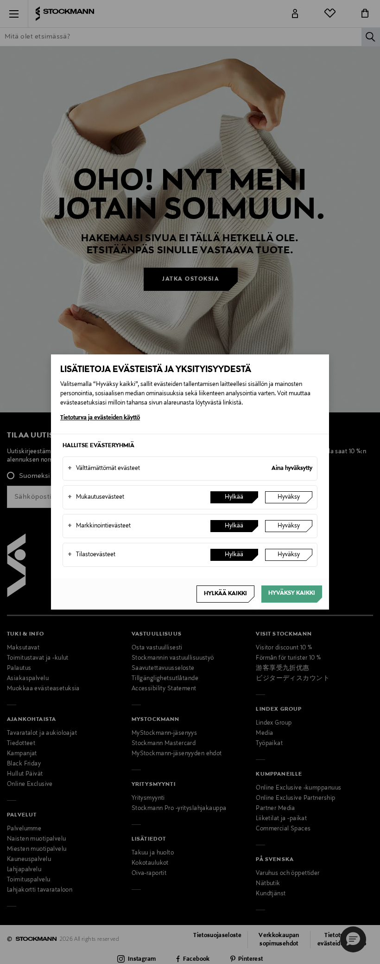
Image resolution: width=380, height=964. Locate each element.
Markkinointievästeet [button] (99, 526)
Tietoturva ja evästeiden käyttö (100, 418)
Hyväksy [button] (289, 497)
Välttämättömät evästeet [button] (104, 468)
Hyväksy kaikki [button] (291, 593)
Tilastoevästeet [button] (91, 555)
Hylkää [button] (234, 497)
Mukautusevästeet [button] (96, 497)
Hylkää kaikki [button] (225, 594)
